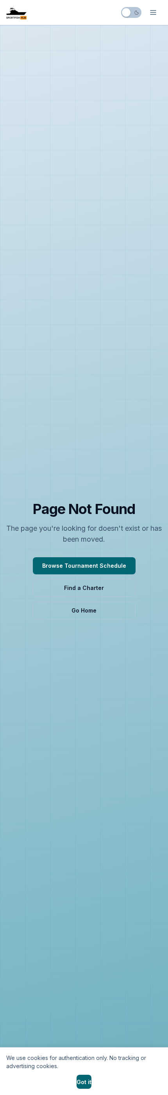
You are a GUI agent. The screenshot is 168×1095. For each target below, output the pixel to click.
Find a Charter (84, 587)
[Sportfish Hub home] (16, 12)
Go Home (84, 610)
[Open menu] (153, 12)
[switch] (131, 12)
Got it (84, 1082)
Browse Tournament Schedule (84, 565)
